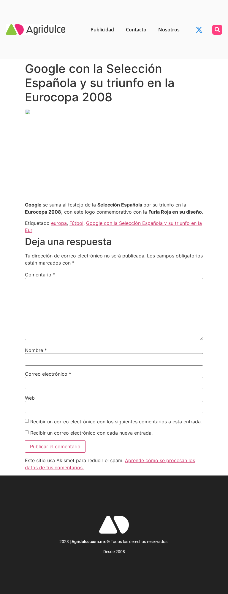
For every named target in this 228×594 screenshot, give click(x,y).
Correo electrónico (48, 374)
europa (59, 223)
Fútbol (76, 223)
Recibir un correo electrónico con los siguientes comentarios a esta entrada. (116, 421)
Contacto (136, 29)
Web (30, 398)
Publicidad (102, 29)
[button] (217, 30)
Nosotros (169, 29)
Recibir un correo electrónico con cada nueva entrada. (91, 432)
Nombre (36, 350)
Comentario (40, 274)
